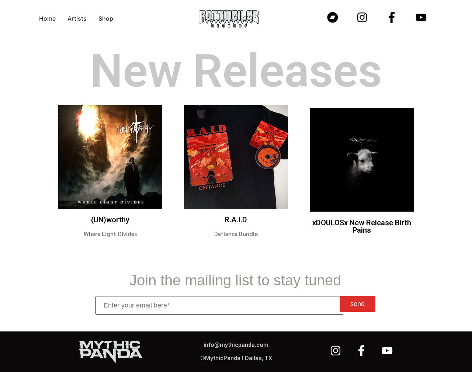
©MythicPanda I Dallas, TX (236, 358)
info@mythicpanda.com (236, 344)
